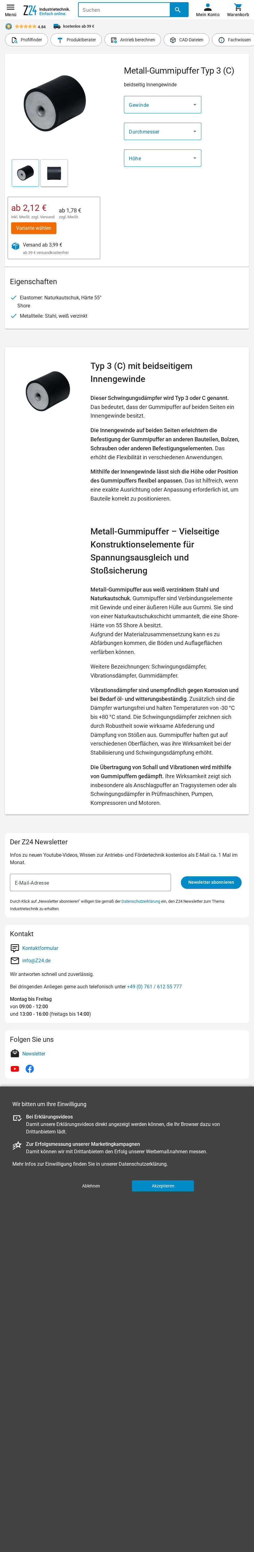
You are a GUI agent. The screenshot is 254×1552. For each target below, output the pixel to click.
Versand (47, 217)
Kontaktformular (40, 948)
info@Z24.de (36, 961)
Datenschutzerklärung (140, 901)
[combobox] (162, 104)
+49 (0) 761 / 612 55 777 (154, 987)
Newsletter (33, 1054)
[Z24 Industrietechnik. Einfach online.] (47, 10)
